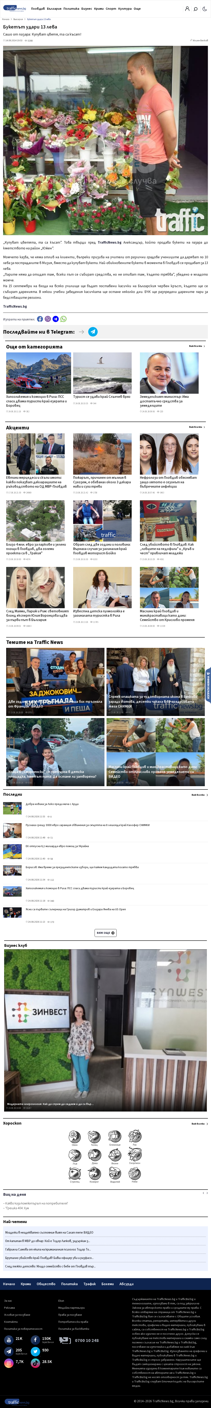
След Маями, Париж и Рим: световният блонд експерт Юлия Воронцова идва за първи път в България (37, 616)
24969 (28, 492)
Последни (12, 794)
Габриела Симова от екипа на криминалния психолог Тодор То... (48, 1249)
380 (52, 901)
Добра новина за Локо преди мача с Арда (52, 804)
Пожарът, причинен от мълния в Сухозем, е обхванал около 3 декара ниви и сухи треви (102, 482)
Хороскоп (12, 1123)
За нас (8, 1301)
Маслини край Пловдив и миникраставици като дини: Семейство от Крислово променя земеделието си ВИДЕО (167, 616)
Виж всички (195, 346)
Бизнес (86, 8)
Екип (61, 1301)
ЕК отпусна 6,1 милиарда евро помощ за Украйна (57, 846)
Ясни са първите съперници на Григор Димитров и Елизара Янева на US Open (76, 909)
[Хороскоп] (105, 1182)
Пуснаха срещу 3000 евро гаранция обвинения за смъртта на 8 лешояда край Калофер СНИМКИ (88, 825)
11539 (162, 626)
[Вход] (187, 10)
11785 (95, 622)
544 (94, 403)
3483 (161, 492)
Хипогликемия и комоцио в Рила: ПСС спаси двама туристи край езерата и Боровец (36, 401)
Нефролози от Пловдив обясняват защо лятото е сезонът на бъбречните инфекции (168, 482)
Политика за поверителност (23, 1329)
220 (161, 411)
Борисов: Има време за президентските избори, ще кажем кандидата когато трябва (82, 867)
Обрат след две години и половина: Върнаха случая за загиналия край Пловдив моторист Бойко (102, 549)
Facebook (40, 319)
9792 (30, 712)
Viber (48, 319)
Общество (46, 1284)
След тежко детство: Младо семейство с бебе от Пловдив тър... (50, 1266)
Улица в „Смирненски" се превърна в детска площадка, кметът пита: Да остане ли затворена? (52, 774)
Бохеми (108, 1284)
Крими (99, 8)
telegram (56, 319)
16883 (28, 626)
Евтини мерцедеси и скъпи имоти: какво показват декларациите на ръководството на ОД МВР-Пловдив (36, 482)
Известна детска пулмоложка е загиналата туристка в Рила (99, 613)
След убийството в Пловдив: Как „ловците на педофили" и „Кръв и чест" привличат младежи (167, 549)
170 (52, 922)
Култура (125, 8)
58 (51, 859)
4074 (28, 559)
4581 (161, 559)
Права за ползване (70, 1315)
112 (52, 880)
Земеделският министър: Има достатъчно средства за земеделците (164, 401)
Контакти (11, 1322)
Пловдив (38, 8)
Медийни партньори (71, 1308)
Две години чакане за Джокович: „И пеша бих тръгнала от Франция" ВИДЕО (55, 704)
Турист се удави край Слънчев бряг (101, 397)
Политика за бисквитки (73, 1329)
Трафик (89, 1284)
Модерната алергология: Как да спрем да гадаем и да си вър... (50, 1104)
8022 (130, 712)
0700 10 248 (87, 1340)
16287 (28, 1108)
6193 (95, 559)
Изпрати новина (208, 685)
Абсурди (127, 1284)
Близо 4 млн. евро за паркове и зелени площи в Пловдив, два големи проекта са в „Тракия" (36, 549)
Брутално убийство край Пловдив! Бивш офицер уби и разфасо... (49, 1258)
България (54, 8)
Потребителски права (73, 1322)
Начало (9, 1284)
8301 (30, 782)
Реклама (9, 1308)
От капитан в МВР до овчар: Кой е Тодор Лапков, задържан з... (47, 1241)
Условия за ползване (17, 1315)
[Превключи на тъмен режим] (205, 9)
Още (137, 8)
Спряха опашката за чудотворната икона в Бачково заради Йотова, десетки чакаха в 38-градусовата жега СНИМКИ (153, 701)
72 (51, 838)
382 (27, 411)
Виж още (104, 933)
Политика (71, 8)
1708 (95, 492)
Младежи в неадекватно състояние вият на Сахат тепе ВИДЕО (49, 1232)
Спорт (111, 8)
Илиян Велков (200, 40)
